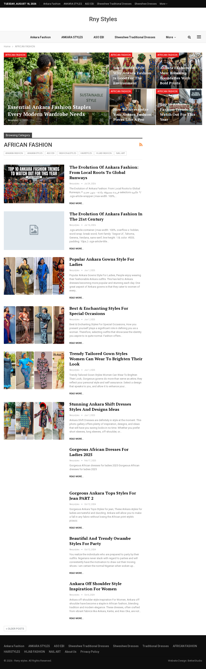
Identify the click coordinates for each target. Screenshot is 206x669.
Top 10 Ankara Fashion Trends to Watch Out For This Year (177, 112)
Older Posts (15, 628)
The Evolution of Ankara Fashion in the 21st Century (105, 216)
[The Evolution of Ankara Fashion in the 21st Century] (34, 230)
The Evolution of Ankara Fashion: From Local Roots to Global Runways (103, 172)
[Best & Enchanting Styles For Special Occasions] (34, 325)
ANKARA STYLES (73, 3)
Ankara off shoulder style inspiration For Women (95, 586)
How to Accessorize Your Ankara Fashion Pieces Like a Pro (132, 114)
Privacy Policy (89, 651)
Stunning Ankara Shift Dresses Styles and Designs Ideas (100, 406)
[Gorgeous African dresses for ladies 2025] (34, 466)
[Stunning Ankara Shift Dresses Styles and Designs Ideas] (34, 421)
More (163, 3)
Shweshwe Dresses (146, 3)
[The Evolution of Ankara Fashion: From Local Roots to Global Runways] (34, 184)
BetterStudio (195, 660)
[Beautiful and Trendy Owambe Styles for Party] (34, 555)
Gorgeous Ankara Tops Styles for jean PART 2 (102, 495)
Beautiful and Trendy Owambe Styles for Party (100, 541)
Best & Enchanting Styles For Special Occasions (98, 311)
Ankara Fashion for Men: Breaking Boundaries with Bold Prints (178, 75)
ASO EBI (89, 3)
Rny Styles (103, 19)
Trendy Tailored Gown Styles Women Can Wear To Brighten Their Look (105, 359)
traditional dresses (156, 646)
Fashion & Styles (67, 153)
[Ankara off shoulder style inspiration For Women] (34, 600)
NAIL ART (120, 153)
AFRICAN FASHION (15, 55)
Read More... (76, 203)
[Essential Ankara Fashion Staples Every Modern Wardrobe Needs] (56, 88)
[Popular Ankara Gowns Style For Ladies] (34, 276)
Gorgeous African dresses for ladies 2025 (99, 452)
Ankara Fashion (52, 3)
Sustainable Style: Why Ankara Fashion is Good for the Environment (132, 75)
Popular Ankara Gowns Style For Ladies (101, 261)
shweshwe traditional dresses (114, 3)
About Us (70, 651)
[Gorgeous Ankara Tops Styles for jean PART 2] (34, 509)
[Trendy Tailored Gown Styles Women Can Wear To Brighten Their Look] (34, 370)
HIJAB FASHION (104, 153)
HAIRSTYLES (86, 153)
